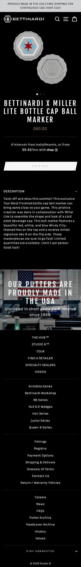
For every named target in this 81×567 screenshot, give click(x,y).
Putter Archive (40, 518)
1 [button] (37, 94)
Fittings (40, 442)
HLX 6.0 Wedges (41, 407)
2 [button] (41, 95)
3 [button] (44, 95)
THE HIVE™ (40, 338)
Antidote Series (40, 386)
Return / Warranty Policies (40, 483)
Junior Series (40, 421)
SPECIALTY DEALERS (40, 365)
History (40, 532)
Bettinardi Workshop (40, 393)
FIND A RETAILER (40, 358)
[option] (40, 6)
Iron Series (40, 414)
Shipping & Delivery (41, 462)
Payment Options (40, 456)
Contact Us (40, 476)
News (40, 504)
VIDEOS (40, 372)
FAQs (40, 511)
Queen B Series (40, 427)
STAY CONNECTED (40, 551)
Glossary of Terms (40, 469)
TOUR (40, 351)
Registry (40, 449)
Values (40, 538)
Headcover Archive (40, 525)
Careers (40, 497)
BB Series (40, 400)
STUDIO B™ (40, 344)
